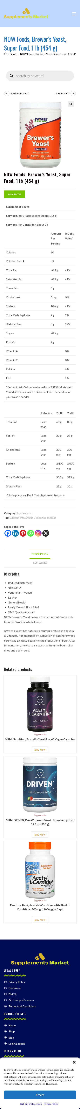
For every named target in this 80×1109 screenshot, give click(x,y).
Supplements (24, 513)
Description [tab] (39, 554)
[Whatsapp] (30, 533)
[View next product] (73, 93)
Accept (40, 1095)
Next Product (63, 93)
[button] (74, 1062)
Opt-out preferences (31, 1103)
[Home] (5, 54)
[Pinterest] (23, 533)
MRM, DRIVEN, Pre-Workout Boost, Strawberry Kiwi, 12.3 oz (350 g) (40, 822)
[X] (45, 533)
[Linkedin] (15, 533)
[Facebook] (7, 533)
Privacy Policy (51, 1103)
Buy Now (14, 194)
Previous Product (19, 93)
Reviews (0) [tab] (40, 562)
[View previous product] (7, 93)
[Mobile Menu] (74, 13)
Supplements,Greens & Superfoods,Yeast (33, 517)
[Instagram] (38, 533)
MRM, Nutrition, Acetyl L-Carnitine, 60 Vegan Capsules (40, 739)
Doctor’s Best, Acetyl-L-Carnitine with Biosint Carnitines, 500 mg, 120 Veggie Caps (40, 907)
